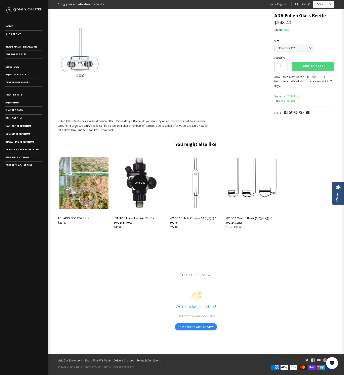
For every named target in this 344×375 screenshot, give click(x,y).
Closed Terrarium (17, 133)
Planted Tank (14, 110)
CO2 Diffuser (293, 96)
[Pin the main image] (295, 112)
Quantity (279, 58)
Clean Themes (103, 366)
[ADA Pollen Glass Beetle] (80, 15)
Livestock (12, 66)
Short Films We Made (97, 360)
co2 (283, 100)
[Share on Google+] (301, 112)
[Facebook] (313, 360)
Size (276, 41)
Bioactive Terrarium (19, 141)
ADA (286, 29)
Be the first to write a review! (196, 327)
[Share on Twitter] (290, 112)
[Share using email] (308, 112)
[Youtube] (319, 360)
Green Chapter (75, 366)
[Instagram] (324, 360)
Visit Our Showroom (70, 360)
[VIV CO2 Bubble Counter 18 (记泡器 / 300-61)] (196, 183)
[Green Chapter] (24, 9)
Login (271, 4)
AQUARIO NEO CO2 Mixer (74, 218)
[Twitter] (307, 360)
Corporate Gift (15, 54)
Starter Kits (13, 94)
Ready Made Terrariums (21, 46)
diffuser (291, 100)
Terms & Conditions (149, 360)
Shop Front (13, 34)
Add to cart (313, 66)
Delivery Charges (123, 360)
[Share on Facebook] (285, 112)
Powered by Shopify (123, 366)
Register (282, 4)
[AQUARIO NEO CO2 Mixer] (84, 183)
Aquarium (12, 102)
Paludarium (13, 118)
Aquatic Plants (15, 74)
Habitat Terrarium (18, 126)
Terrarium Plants (17, 82)
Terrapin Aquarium (18, 165)
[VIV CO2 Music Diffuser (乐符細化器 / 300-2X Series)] (252, 183)
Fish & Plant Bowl (17, 157)
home (9, 26)
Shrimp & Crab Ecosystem (22, 149)
